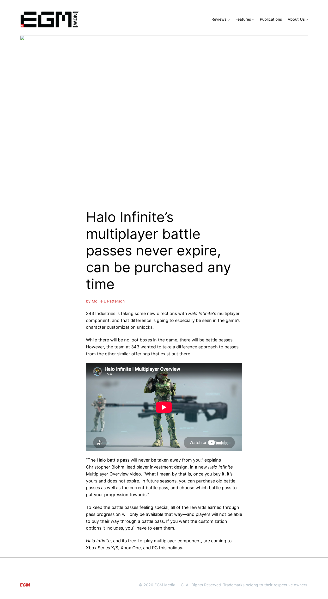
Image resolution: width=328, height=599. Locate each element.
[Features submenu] (253, 19)
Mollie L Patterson (108, 301)
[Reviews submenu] (228, 19)
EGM (25, 584)
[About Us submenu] (307, 19)
